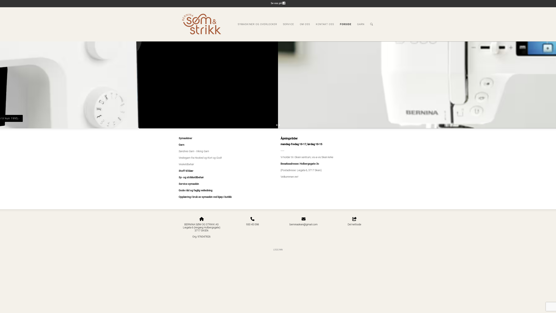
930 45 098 (252, 224)
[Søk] (371, 24)
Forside (345, 24)
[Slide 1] (277, 125)
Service (288, 24)
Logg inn (278, 250)
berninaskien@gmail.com (304, 224)
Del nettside (354, 224)
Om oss (305, 24)
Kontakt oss (325, 24)
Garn (360, 24)
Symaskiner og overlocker (257, 24)
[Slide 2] (279, 125)
